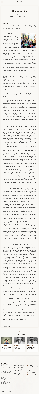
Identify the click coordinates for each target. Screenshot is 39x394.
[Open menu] (2, 2)
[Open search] (37, 2)
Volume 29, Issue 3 (14, 16)
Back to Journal (7, 326)
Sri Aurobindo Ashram (19, 367)
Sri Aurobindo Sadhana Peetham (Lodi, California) (19, 373)
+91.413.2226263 (31, 372)
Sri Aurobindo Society (19, 365)
